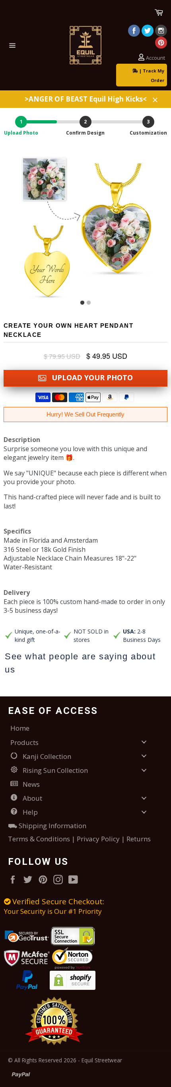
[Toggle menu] (144, 742)
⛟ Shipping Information (47, 825)
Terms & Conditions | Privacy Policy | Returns (79, 838)
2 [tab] (89, 303)
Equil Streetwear (102, 1060)
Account (155, 58)
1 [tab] (82, 303)
